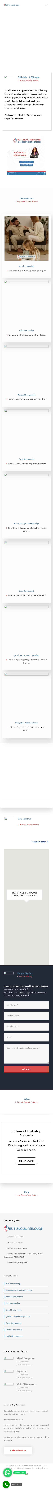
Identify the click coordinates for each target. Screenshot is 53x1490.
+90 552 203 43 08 (15, 1236)
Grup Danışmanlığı (13, 1323)
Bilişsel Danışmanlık (25, 1358)
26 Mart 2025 (24, 1362)
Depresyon (21, 1371)
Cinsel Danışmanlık (13, 1310)
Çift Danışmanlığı (13, 1303)
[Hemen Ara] (6, 1484)
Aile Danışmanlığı (13, 1283)
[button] (26, 905)
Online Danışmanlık (14, 1329)
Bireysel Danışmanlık (14, 1296)
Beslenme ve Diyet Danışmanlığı (19, 1290)
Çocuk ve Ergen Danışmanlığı (18, 1316)
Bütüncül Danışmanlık (26, 1384)
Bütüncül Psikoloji (25, 1365)
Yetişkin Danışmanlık (14, 1336)
